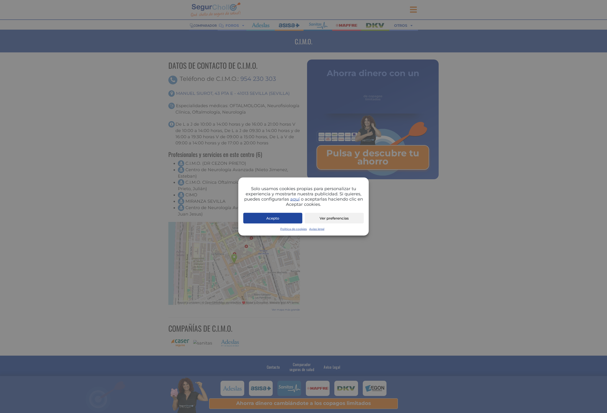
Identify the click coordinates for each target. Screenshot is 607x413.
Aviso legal (316, 229)
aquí (295, 199)
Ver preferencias (334, 218)
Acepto (272, 218)
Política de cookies (293, 229)
